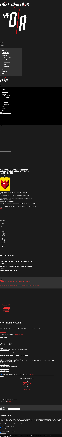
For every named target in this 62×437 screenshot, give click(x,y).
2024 (3, 232)
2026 (3, 230)
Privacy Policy (31, 374)
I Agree (8, 436)
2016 (2, 241)
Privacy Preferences (3, 436)
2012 (2, 246)
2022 (3, 234)
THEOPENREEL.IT (26, 389)
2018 (2, 239)
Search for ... (4, 409)
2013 (2, 245)
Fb (1, 208)
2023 (3, 233)
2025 (3, 231)
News (3, 223)
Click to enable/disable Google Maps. (7, 428)
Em (0, 208)
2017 (2, 240)
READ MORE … (3, 332)
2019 (2, 238)
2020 (3, 236)
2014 (2, 243)
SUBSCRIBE (2, 376)
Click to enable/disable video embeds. (8, 431)
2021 (2, 235)
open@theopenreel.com (19, 334)
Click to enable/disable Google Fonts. (7, 426)
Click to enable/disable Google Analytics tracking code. (11, 423)
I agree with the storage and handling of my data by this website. (18, 374)
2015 (2, 242)
